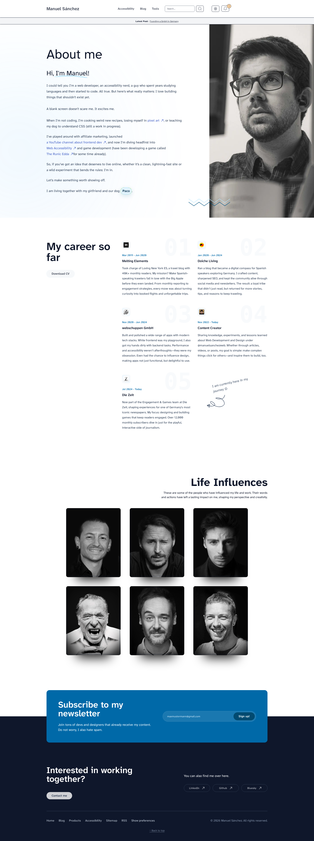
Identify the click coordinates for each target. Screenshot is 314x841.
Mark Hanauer (105, 649)
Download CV (60, 274)
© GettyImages (104, 571)
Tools (155, 9)
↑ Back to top (157, 830)
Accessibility (126, 9)
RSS (124, 820)
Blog (143, 9)
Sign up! (244, 716)
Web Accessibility (59, 148)
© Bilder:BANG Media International (215, 649)
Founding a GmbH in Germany (164, 21)
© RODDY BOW (168, 571)
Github (223, 788)
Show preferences (143, 820)
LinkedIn (194, 788)
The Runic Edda (58, 154)
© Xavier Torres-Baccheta (163, 649)
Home (50, 820)
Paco (126, 191)
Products (75, 820)
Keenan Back (232, 571)
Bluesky (251, 788)
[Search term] (200, 9)
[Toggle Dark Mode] (215, 9)
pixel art (153, 120)
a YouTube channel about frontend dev (74, 142)
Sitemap (111, 820)
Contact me (59, 796)
